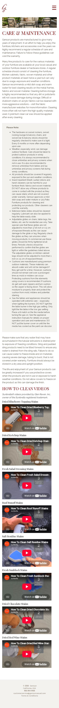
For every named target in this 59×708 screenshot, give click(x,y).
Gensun (33, 686)
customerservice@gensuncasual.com (29, 693)
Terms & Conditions (29, 696)
